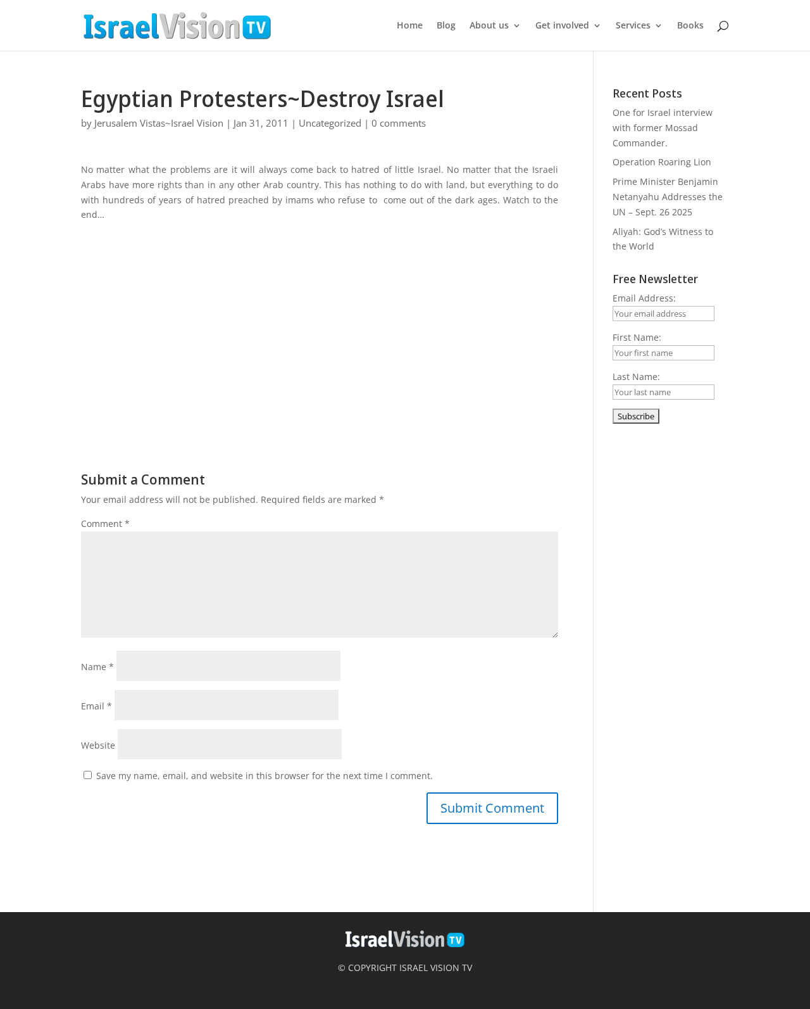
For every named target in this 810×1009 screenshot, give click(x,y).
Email (96, 706)
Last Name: (636, 377)
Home (410, 26)
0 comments (398, 123)
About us (489, 26)
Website (98, 745)
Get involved (562, 26)
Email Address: (644, 298)
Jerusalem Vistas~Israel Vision (158, 123)
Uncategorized (330, 123)
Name (97, 667)
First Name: (637, 337)
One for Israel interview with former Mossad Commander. (663, 127)
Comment (105, 523)
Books (690, 26)
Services (633, 26)
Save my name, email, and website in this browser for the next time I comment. (264, 776)
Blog (446, 26)
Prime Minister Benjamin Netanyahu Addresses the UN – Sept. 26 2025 (668, 196)
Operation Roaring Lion (662, 162)
